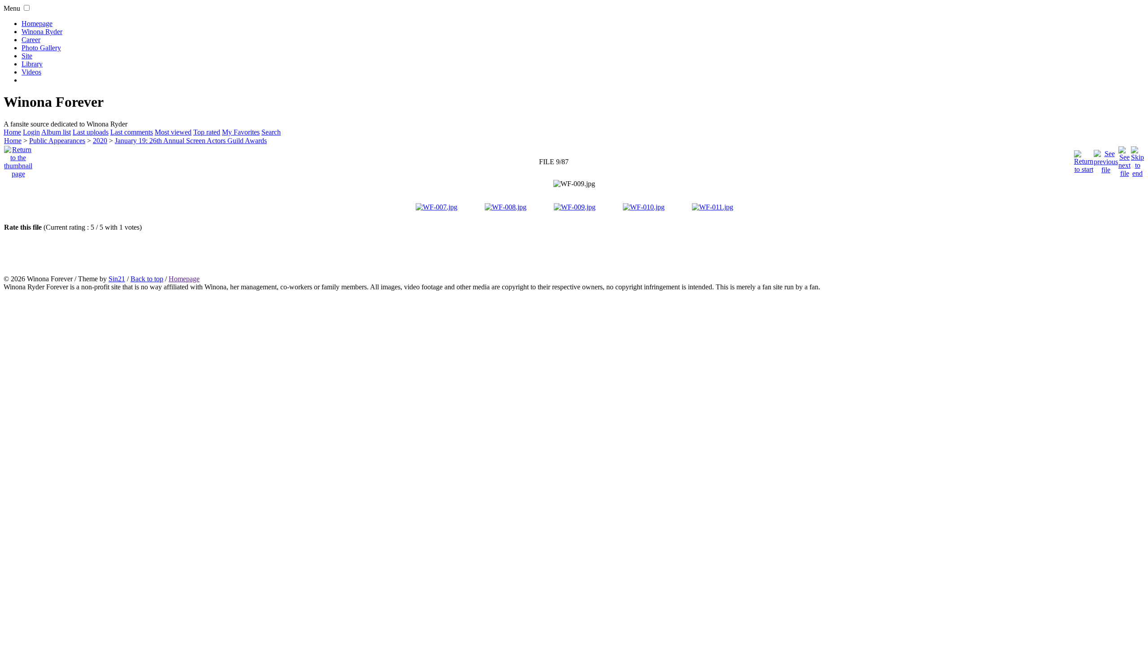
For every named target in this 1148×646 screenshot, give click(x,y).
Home (12, 132)
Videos (31, 72)
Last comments (131, 132)
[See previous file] (1106, 159)
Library (32, 64)
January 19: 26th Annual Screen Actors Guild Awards (191, 140)
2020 (100, 140)
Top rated (206, 132)
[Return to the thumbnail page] (18, 159)
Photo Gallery (41, 48)
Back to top (146, 279)
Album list (56, 132)
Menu (12, 8)
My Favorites (241, 132)
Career (31, 40)
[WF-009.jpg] (574, 184)
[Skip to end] (1137, 159)
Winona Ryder (42, 31)
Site (27, 56)
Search (271, 132)
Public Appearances (57, 140)
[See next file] (1124, 159)
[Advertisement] (574, 253)
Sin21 (117, 279)
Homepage (37, 23)
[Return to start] (1083, 159)
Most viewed (173, 132)
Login (31, 132)
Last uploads (91, 132)
